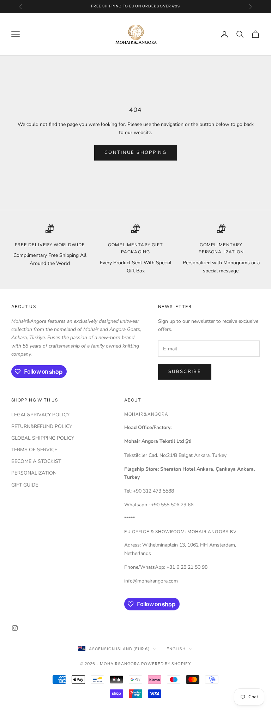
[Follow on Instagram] (14, 628)
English (176, 648)
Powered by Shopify (166, 663)
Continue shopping (135, 152)
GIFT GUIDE (24, 485)
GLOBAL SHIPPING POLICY (42, 438)
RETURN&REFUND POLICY (41, 426)
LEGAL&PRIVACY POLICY (40, 414)
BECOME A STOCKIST (36, 461)
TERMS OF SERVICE (34, 449)
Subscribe (184, 371)
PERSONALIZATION (33, 473)
